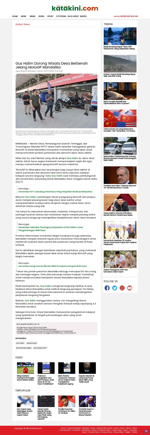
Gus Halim (72, 158)
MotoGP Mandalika (23, 348)
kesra (41, 16)
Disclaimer (86, 430)
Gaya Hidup (73, 16)
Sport (50, 16)
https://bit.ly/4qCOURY (37, 327)
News (23, 16)
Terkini (134, 432)
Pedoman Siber (104, 430)
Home (15, 16)
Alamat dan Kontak (104, 428)
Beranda (85, 428)
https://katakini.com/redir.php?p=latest (40, 329)
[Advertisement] (56, 43)
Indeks (83, 16)
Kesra (122, 428)
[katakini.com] (75, 8)
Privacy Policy (94, 432)
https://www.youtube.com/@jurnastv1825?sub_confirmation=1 (50, 333)
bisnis (32, 16)
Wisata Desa (32, 343)
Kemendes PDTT (40, 348)
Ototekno (76, 430)
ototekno (61, 16)
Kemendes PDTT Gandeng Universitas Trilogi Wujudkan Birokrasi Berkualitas (55, 191)
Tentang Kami (65, 430)
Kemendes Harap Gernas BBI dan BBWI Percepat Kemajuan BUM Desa (53, 266)
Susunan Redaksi (74, 428)
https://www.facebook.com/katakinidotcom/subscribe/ (50, 331)
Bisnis (129, 428)
